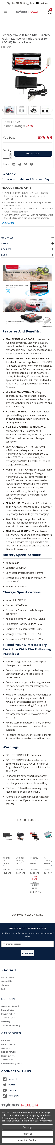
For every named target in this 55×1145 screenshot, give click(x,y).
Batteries (5, 1040)
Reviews (6, 249)
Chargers (6, 1048)
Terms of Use (8, 1018)
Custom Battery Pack (11, 1063)
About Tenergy (8, 977)
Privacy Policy (8, 1014)
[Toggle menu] (5, 11)
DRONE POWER (8, 1052)
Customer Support (10, 1006)
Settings (27, 1127)
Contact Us (6, 981)
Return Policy (7, 1010)
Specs (4, 243)
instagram (13, 1096)
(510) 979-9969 (18, 3)
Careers (5, 985)
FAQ (3, 989)
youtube (12, 1090)
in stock (8, 174)
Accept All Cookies (27, 1140)
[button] (52, 866)
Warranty (5, 1021)
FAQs (4, 255)
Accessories (7, 1059)
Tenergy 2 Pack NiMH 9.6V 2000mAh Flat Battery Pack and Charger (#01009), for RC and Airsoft (34, 860)
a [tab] (13, 164)
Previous (2, 110)
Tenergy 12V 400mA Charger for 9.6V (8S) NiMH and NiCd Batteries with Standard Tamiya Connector (6, 860)
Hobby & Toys (8, 1056)
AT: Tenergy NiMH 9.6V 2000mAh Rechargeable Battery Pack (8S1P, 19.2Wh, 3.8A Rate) (48, 860)
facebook (12, 1079)
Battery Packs (8, 1044)
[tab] (10, 110)
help (32, 3)
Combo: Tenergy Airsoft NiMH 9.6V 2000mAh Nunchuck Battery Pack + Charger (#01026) (20, 860)
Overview (7, 237)
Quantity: (7, 150)
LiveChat (44, 3)
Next (52, 110)
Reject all (27, 1133)
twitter (11, 1085)
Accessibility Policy (10, 1025)
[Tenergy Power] (27, 11)
